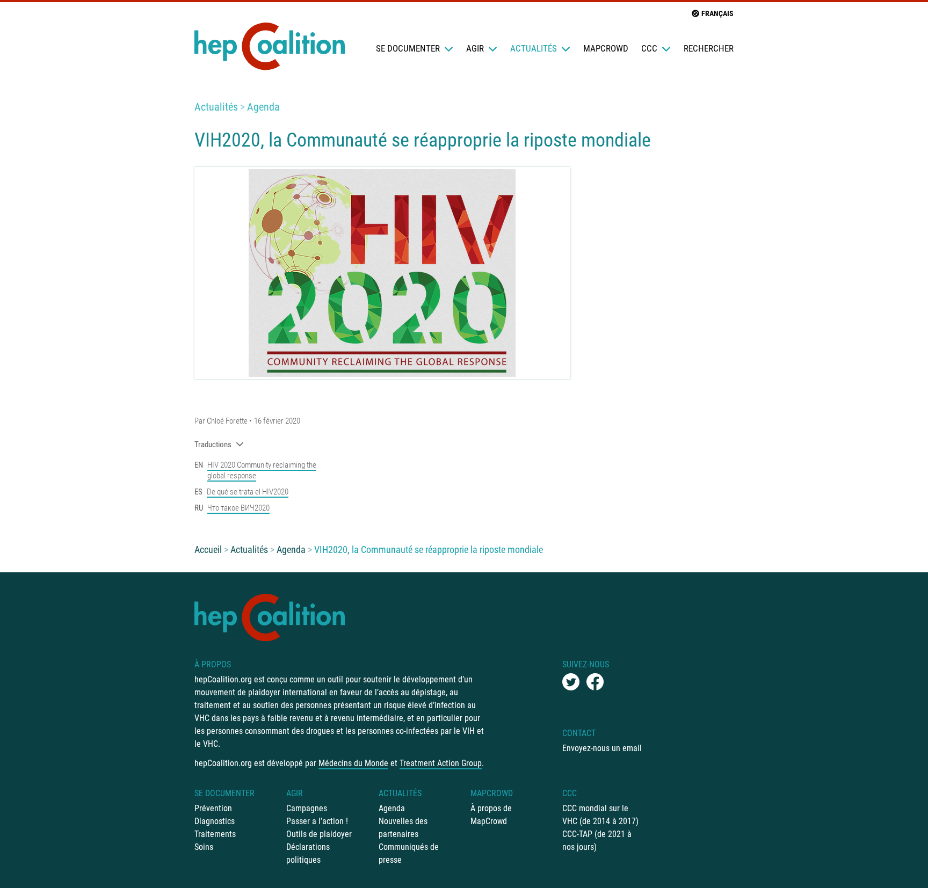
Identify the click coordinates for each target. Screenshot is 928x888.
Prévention (213, 808)
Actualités (533, 48)
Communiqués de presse (409, 853)
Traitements (215, 834)
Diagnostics (214, 821)
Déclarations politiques (308, 853)
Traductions (212, 444)
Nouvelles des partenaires (403, 827)
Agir (475, 48)
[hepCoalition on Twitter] (570, 681)
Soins (203, 847)
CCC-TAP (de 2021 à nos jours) (597, 840)
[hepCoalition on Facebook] (595, 681)
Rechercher (709, 48)
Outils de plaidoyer (319, 834)
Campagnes (306, 808)
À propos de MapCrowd (491, 814)
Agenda (263, 106)
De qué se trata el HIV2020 (247, 492)
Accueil (208, 549)
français (717, 13)
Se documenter (408, 48)
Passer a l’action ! (317, 821)
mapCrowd (605, 48)
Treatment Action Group (441, 763)
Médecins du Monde (353, 763)
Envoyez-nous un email (602, 748)
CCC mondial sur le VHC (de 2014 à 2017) (600, 814)
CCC (649, 48)
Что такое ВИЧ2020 (238, 508)
